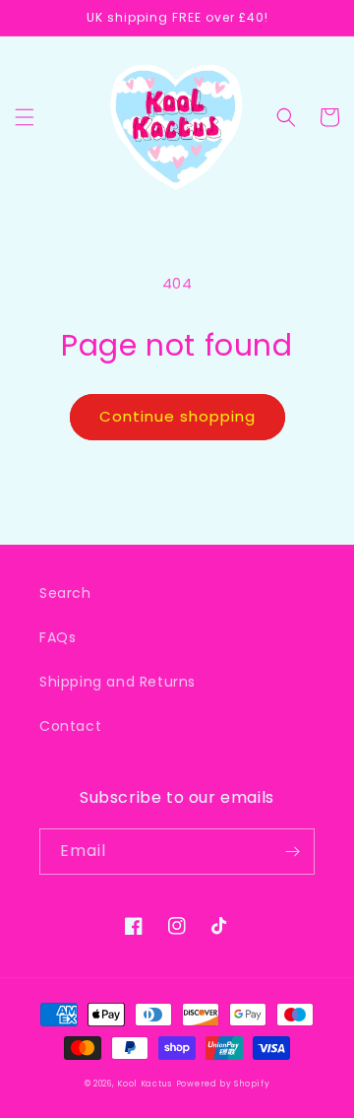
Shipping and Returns (117, 681)
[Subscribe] (292, 851)
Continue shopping (177, 416)
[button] (24, 117)
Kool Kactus (144, 1083)
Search (65, 593)
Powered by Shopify (223, 1083)
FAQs (57, 637)
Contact (70, 726)
